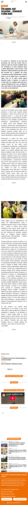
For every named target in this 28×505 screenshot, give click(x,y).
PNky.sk (9, 18)
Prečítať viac (4, 486)
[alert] (14, 488)
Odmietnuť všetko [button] (20, 499)
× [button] (26, 473)
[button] (14, 502)
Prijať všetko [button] (6, 499)
